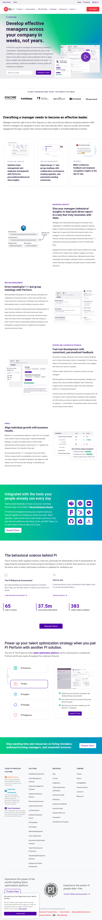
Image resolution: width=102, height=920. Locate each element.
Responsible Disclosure (81, 912)
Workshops (56, 799)
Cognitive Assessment (36, 806)
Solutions (33, 768)
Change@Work (81, 783)
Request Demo (13, 530)
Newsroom (80, 796)
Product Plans (12, 891)
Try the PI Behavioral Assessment (76, 894)
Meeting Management (36, 831)
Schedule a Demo (43, 73)
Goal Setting (32, 827)
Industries (53, 9)
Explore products (59, 595)
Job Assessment (34, 810)
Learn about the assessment (15, 595)
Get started (93, 9)
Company (80, 768)
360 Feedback (33, 822)
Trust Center (64, 912)
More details (23, 909)
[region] (20, 905)
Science (72, 9)
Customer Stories (82, 787)
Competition (56, 817)
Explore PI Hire (75, 713)
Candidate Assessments (36, 774)
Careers (79, 774)
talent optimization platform (46, 653)
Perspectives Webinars (60, 804)
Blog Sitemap (62, 915)
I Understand (20, 913)
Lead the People (58, 808)
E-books (55, 778)
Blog (54, 774)
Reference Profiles (58, 795)
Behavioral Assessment (36, 801)
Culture (79, 778)
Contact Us (80, 792)
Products (20, 9)
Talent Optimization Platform (13, 770)
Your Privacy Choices (43, 915)
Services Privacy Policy (48, 912)
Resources (63, 9)
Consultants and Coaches (61, 822)
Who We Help (42, 9)
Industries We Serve (59, 813)
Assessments (30, 9)
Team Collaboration (35, 836)
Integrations (56, 783)
